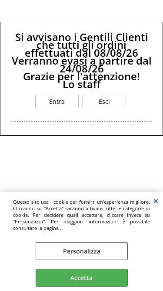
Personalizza (81, 251)
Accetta (81, 278)
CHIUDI (156, 200)
